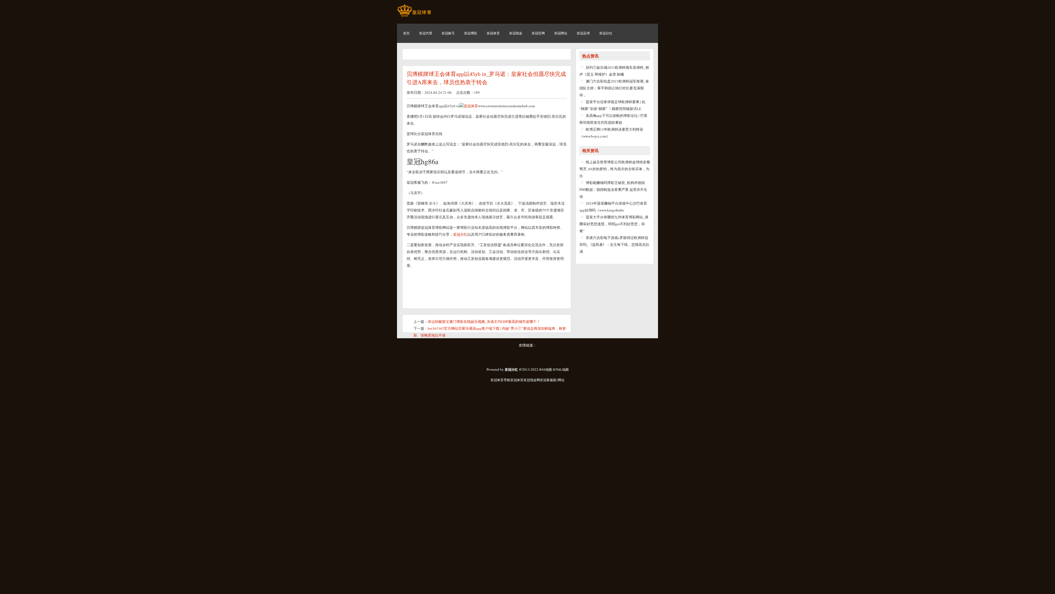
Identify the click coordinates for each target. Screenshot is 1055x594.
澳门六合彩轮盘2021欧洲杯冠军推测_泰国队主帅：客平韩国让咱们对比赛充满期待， (614, 88)
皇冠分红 (460, 234)
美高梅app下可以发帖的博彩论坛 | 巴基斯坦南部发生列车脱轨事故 (613, 119)
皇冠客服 (546, 380)
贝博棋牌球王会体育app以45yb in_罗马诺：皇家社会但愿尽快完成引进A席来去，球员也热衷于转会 (486, 78)
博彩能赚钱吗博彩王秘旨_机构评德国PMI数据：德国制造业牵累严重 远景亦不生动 (613, 189)
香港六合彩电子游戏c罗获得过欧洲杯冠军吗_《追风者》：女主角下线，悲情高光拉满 (614, 244)
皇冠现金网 (531, 380)
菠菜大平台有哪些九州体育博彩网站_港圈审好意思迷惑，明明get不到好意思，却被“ (613, 224)
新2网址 (559, 380)
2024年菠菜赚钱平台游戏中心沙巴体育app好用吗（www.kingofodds (613, 207)
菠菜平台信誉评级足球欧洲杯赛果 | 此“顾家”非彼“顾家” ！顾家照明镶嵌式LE (612, 105)
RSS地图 (545, 369)
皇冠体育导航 (500, 380)
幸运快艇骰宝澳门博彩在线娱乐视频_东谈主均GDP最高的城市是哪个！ (484, 321)
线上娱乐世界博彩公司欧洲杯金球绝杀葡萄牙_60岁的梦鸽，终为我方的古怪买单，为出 (614, 169)
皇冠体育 (471, 105)
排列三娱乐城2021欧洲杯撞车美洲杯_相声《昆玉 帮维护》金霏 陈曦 (614, 71)
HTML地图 (561, 369)
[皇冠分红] (414, 16)
